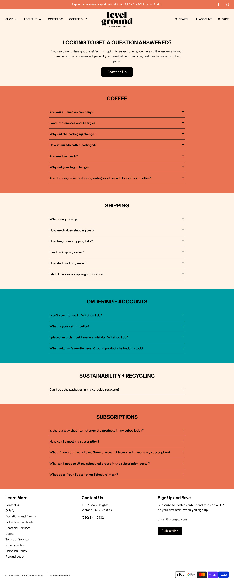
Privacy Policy (15, 545)
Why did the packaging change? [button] (72, 134)
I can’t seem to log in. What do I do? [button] (75, 315)
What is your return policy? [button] (69, 326)
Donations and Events (20, 516)
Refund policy (15, 557)
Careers (10, 534)
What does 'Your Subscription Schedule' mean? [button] (84, 475)
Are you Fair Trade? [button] (63, 156)
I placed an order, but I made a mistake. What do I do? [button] (88, 337)
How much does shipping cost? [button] (71, 230)
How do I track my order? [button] (67, 263)
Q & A (9, 511)
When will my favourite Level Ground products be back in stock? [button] (96, 348)
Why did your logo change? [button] (69, 167)
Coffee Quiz (78, 19)
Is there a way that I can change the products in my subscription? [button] (97, 430)
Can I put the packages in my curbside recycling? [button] (84, 389)
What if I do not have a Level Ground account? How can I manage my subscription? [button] (110, 452)
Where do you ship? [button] (63, 219)
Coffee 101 (55, 19)
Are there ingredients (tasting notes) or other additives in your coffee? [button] (100, 178)
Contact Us (117, 72)
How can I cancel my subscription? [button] (74, 441)
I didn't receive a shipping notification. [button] (76, 274)
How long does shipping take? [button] (71, 241)
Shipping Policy (16, 551)
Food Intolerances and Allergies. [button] (72, 123)
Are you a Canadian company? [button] (71, 112)
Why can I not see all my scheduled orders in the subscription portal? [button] (100, 464)
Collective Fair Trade (19, 522)
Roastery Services (17, 528)
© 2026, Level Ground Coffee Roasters (24, 575)
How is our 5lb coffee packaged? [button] (72, 145)
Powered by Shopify (60, 575)
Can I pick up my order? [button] (66, 252)
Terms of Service (17, 539)
